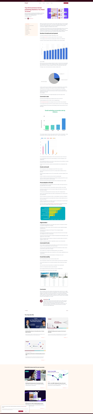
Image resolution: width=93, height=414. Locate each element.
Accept (21, 411)
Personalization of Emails (28, 29)
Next (67, 310)
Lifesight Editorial (31, 18)
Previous (26, 310)
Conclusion (26, 34)
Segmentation (27, 30)
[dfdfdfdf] (35, 328)
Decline (26, 411)
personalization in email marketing (53, 203)
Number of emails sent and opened (29, 25)
